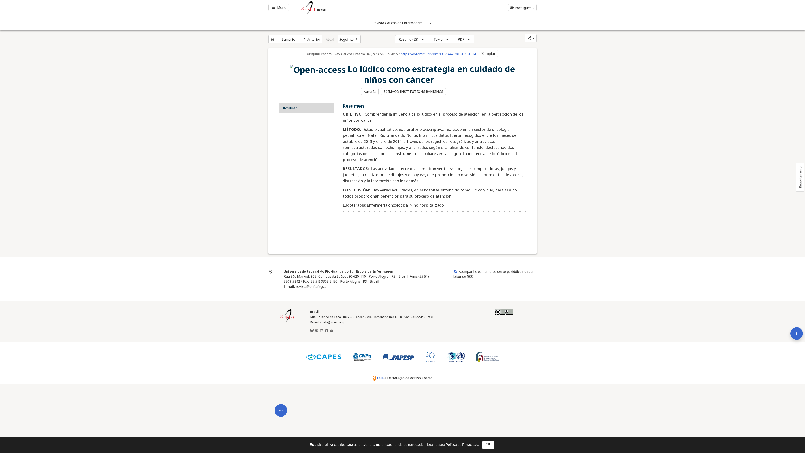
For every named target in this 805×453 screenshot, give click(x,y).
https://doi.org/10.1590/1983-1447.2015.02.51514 (438, 54)
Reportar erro (800, 177)
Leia (380, 378)
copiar (488, 53)
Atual (330, 39)
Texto (438, 39)
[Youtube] (331, 331)
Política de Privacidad (462, 444)
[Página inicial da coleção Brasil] (287, 321)
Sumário (288, 39)
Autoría (370, 91)
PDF (461, 39)
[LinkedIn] (321, 331)
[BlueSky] (312, 331)
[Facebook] (326, 331)
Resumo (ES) (408, 39)
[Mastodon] (316, 331)
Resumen (290, 108)
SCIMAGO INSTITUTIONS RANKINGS (413, 91)
